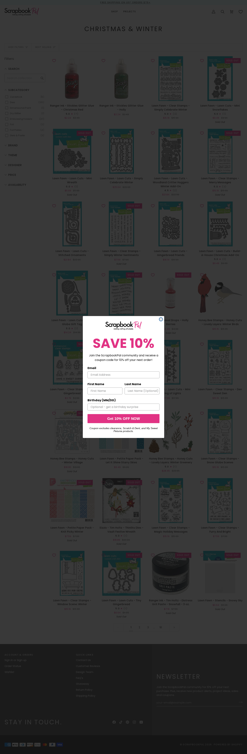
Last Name (133, 384)
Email (92, 368)
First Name (96, 384)
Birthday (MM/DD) (102, 400)
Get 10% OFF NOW (123, 419)
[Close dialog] (161, 319)
